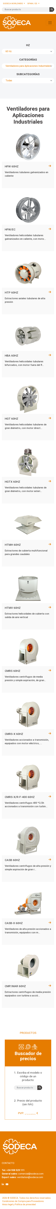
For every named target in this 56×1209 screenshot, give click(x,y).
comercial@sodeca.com (30, 1173)
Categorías (28, 59)
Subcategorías (28, 74)
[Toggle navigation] (50, 23)
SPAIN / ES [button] (32, 3)
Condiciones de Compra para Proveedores (23, 1201)
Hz (28, 45)
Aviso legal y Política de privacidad (19, 1204)
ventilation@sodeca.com (30, 1177)
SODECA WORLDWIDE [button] (13, 3)
